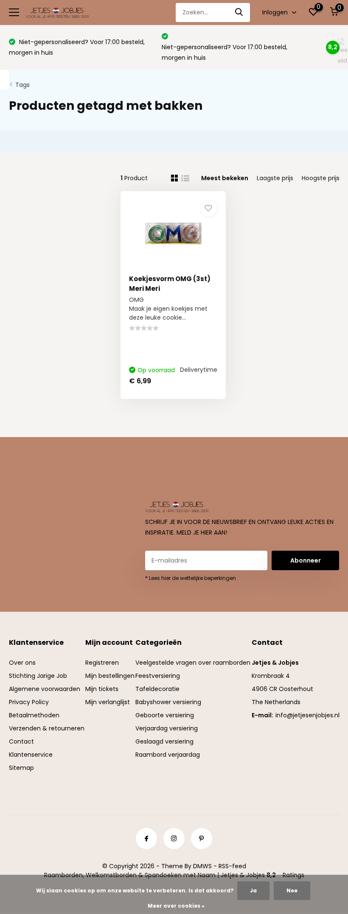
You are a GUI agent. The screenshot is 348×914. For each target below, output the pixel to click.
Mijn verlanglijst (107, 702)
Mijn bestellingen (110, 676)
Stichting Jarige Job (38, 676)
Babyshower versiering (168, 702)
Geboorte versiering (164, 715)
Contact (21, 741)
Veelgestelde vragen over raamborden (192, 662)
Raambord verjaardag (167, 754)
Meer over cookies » (176, 905)
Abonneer (305, 560)
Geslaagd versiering (164, 741)
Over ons (22, 662)
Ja (253, 890)
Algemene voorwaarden (44, 689)
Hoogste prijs (321, 178)
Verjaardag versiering (166, 728)
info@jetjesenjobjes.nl (307, 715)
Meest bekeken (224, 178)
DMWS (202, 866)
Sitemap (21, 768)
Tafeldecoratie (157, 689)
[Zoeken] (239, 12)
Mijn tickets (101, 689)
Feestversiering (157, 676)
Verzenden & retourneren (46, 728)
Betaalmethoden (34, 715)
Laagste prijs (275, 178)
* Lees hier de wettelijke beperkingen (190, 578)
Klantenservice (31, 754)
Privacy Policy (29, 702)
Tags (22, 85)
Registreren (102, 662)
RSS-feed (232, 866)
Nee (291, 890)
